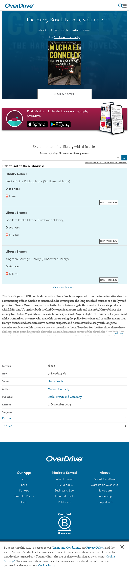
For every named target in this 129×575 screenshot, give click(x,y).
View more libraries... (64, 287)
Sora (24, 484)
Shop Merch (105, 502)
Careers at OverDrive (104, 484)
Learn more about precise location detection (106, 162)
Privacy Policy (95, 547)
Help (24, 502)
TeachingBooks (24, 496)
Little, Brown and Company (65, 397)
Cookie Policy (46, 565)
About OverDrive (105, 479)
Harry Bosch (59, 30)
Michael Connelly (67, 37)
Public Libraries (65, 479)
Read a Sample (64, 94)
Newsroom (105, 490)
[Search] (124, 157)
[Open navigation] (122, 5)
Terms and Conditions (66, 547)
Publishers (64, 502)
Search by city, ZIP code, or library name (64, 153)
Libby (24, 479)
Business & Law (65, 490)
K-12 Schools (64, 484)
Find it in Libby (108, 202)
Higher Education (64, 496)
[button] (24, 472)
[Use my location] (117, 158)
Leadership (105, 496)
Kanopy (24, 490)
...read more (118, 333)
